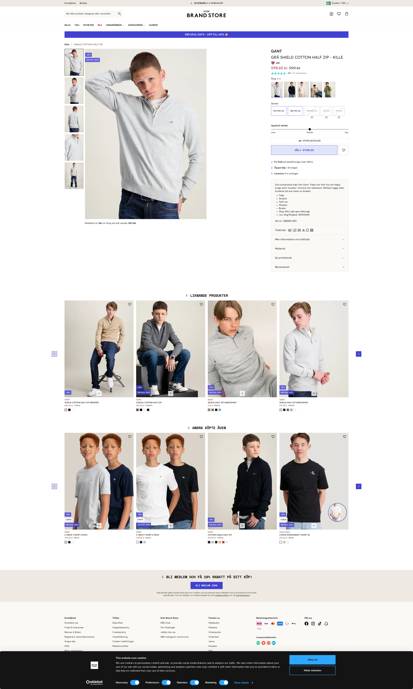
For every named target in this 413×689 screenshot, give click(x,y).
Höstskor (212, 627)
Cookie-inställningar (123, 641)
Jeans (211, 641)
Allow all (312, 659)
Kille (67, 44)
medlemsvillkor (222, 595)
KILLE (68, 25)
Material (280, 248)
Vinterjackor (214, 632)
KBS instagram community (175, 637)
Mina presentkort (73, 651)
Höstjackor (213, 623)
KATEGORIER (135, 25)
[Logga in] (331, 14)
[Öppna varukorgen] (346, 14)
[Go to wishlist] (339, 14)
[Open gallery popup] (145, 134)
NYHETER (88, 25)
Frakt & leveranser (74, 627)
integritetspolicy (243, 595)
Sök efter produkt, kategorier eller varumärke (88, 14)
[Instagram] (313, 624)
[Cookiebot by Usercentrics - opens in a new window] (94, 682)
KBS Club (165, 623)
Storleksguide (312, 141)
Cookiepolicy (119, 632)
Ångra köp (70, 641)
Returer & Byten (73, 632)
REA (100, 25)
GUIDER (153, 25)
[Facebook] (306, 624)
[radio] (279, 111)
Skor (210, 651)
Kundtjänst (70, 3)
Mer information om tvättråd (292, 239)
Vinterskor (213, 637)
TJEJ (77, 25)
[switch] (166, 682)
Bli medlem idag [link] (206, 585)
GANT (276, 51)
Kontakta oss (71, 623)
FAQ (67, 646)
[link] (206, 14)
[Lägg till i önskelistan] (343, 150)
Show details (241, 682)
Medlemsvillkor (120, 646)
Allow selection (312, 670)
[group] (309, 112)
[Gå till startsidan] (206, 14)
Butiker (83, 3)
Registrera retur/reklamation (80, 637)
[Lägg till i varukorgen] (99, 393)
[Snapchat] (326, 624)
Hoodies (212, 646)
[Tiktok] (320, 624)
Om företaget (168, 627)
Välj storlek (304, 150)
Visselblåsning (119, 637)
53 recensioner (299, 73)
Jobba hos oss (168, 632)
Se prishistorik (283, 258)
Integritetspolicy (120, 627)
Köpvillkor (117, 623)
